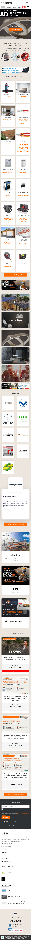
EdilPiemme (11, 873)
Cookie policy (5, 856)
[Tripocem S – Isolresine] (4, 890)
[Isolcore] (4, 867)
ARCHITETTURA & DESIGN (8, 755)
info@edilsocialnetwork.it (9, 849)
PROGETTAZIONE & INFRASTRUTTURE (11, 717)
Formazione (6, 62)
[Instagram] (9, 825)
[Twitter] (13, 825)
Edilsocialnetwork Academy (15, 621)
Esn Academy (15, 62)
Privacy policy (5, 858)
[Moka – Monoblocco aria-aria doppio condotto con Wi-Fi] (4, 903)
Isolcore (10, 866)
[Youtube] (16, 825)
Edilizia (25, 62)
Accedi (21, 2)
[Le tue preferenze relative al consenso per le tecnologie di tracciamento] (2, 937)
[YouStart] (4, 879)
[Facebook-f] (3, 825)
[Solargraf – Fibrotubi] (4, 897)
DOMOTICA (5, 678)
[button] (2, 28)
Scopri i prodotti (15, 29)
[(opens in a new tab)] (15, 70)
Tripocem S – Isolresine (14, 890)
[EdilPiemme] (4, 873)
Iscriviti (5, 817)
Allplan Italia (15, 555)
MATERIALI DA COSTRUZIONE (9, 639)
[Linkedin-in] (6, 825)
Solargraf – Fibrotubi (14, 896)
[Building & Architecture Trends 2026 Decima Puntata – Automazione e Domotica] (15, 685)
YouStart (10, 879)
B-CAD (15, 589)
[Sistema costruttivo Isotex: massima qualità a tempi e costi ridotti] (15, 646)
